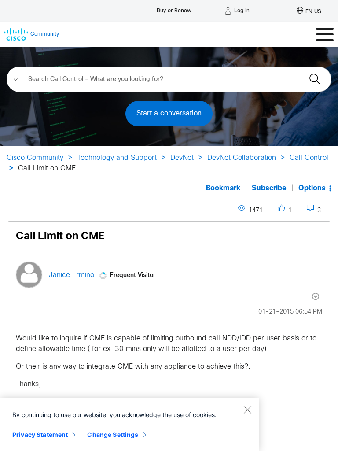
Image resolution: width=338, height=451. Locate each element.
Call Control (309, 158)
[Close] (247, 409)
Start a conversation (169, 113)
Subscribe (269, 188)
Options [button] (312, 188)
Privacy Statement (40, 434)
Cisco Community (35, 158)
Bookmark (223, 188)
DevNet (182, 158)
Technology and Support (117, 158)
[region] (129, 424)
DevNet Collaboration (241, 158)
